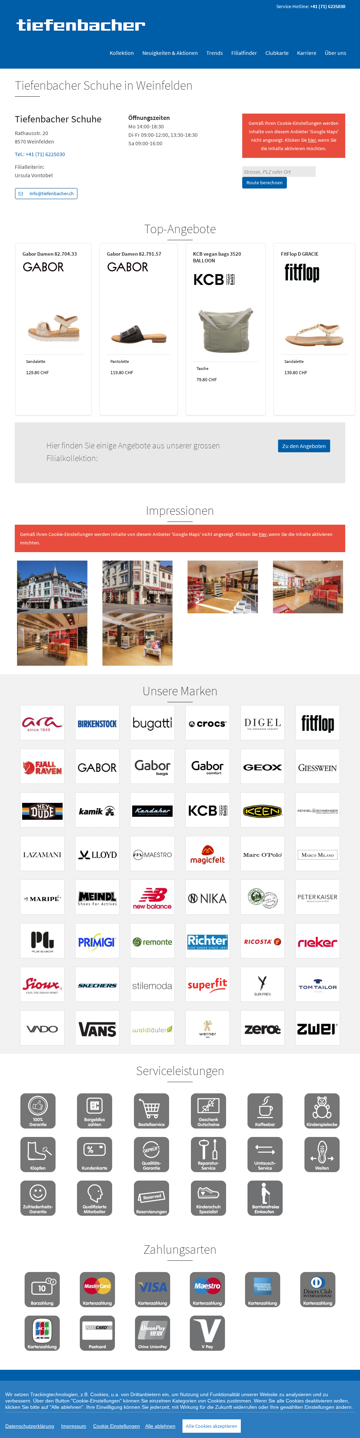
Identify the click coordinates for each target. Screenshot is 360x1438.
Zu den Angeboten (304, 445)
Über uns (335, 52)
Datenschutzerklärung (29, 1426)
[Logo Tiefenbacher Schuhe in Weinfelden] (82, 25)
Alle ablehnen (160, 1426)
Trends (214, 52)
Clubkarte (277, 52)
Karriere (306, 52)
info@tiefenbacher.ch (52, 193)
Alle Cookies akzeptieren (211, 1426)
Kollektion (122, 52)
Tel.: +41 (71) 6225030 (40, 154)
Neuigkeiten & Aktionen (170, 52)
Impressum (73, 1426)
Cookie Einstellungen (116, 1426)
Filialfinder (244, 52)
